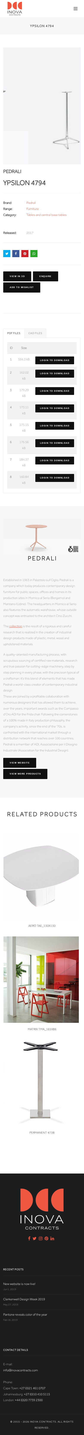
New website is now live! (19, 1284)
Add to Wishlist (22, 287)
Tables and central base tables (46, 215)
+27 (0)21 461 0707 (32, 1388)
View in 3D (17, 276)
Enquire (45, 276)
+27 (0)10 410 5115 (37, 1394)
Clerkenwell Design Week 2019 (24, 1299)
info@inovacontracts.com (20, 1370)
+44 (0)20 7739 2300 (29, 1400)
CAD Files (35, 333)
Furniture (32, 209)
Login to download (55, 360)
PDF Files (13, 333)
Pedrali (31, 202)
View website (20, 763)
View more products (25, 774)
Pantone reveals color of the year (25, 1314)
